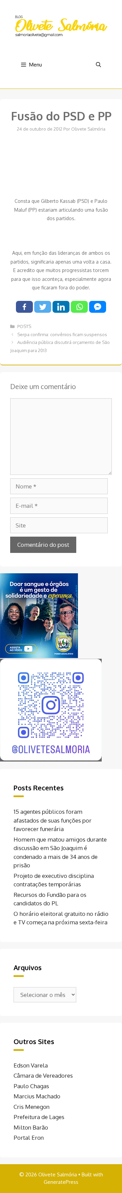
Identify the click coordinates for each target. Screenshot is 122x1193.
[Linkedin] (61, 307)
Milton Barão (31, 1127)
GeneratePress (61, 1182)
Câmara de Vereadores (43, 1075)
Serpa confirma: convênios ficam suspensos (62, 334)
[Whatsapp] (79, 307)
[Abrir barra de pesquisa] (98, 65)
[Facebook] (24, 307)
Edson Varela (31, 1065)
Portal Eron (29, 1137)
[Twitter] (42, 307)
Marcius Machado (37, 1096)
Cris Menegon (31, 1106)
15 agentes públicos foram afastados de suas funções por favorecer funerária (53, 820)
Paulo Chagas (31, 1086)
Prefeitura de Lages (39, 1116)
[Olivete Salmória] (61, 25)
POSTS (24, 326)
